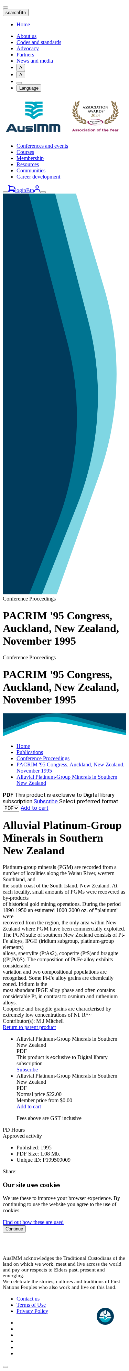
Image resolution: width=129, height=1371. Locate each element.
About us (26, 36)
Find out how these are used (33, 1222)
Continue (14, 1228)
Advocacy (28, 48)
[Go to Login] (37, 190)
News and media (35, 61)
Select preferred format (88, 801)
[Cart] (11, 190)
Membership (30, 158)
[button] (5, 1367)
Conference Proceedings (43, 758)
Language (29, 88)
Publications (30, 752)
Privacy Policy (32, 1311)
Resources (28, 164)
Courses (25, 152)
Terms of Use (31, 1305)
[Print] (19, 83)
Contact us (28, 1299)
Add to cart (35, 808)
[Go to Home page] (64, 134)
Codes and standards (39, 42)
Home (23, 24)
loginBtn (24, 190)
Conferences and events (42, 146)
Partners (25, 54)
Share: (10, 1171)
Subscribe (46, 801)
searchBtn (16, 12)
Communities (31, 170)
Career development (38, 177)
